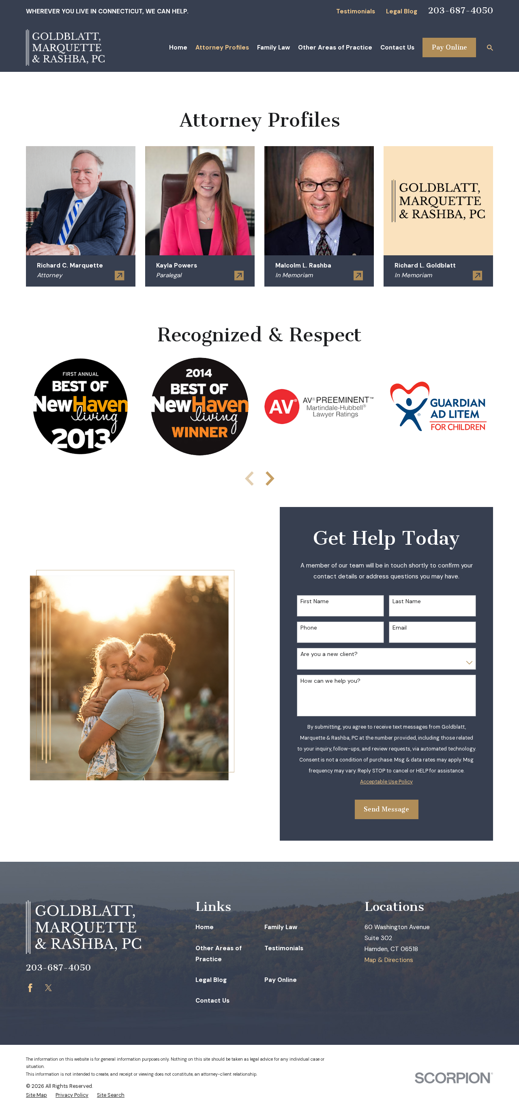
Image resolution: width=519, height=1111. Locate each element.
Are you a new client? (329, 654)
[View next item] (270, 478)
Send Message (386, 809)
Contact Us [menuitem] (397, 47)
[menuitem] (36, 1095)
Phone (308, 627)
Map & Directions (389, 960)
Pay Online (449, 47)
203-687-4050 (460, 10)
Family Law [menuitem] (273, 47)
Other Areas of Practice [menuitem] (335, 47)
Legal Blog (401, 11)
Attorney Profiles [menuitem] (222, 47)
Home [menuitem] (178, 47)
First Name (314, 601)
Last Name (406, 601)
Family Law (280, 927)
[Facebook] (30, 988)
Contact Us (212, 1001)
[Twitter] (48, 988)
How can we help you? (330, 680)
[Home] (65, 47)
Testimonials (355, 11)
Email (399, 627)
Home (204, 927)
